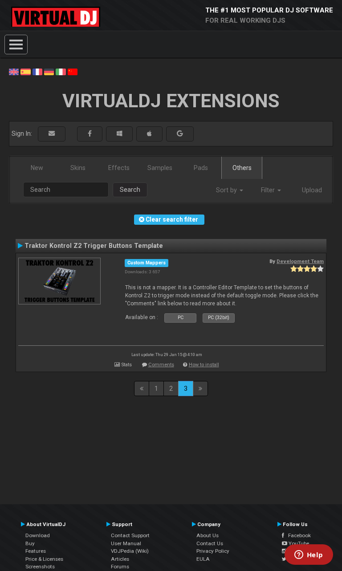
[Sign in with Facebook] (89, 133)
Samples (159, 167)
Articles (120, 559)
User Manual (126, 543)
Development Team (300, 261)
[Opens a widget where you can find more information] (308, 555)
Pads (201, 167)
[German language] (49, 71)
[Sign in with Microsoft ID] (119, 133)
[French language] (37, 71)
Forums (120, 566)
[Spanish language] (25, 71)
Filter (269, 190)
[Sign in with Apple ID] (149, 133)
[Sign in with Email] (51, 133)
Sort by (227, 190)
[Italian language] (60, 71)
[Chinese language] (72, 71)
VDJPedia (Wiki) (130, 551)
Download (37, 535)
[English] (14, 71)
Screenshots (40, 566)
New (37, 167)
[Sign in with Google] (180, 133)
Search (130, 189)
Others (242, 167)
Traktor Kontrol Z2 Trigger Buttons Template (93, 245)
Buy (30, 543)
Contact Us (209, 543)
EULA (203, 559)
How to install (204, 365)
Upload (312, 190)
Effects (119, 167)
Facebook (297, 535)
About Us (207, 535)
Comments (161, 365)
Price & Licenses (44, 559)
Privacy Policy (212, 551)
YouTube (298, 543)
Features (35, 551)
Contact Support (130, 535)
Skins (78, 167)
